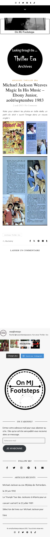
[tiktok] (34, 3)
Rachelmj (9, 241)
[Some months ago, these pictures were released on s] (35, 344)
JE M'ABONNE (14, 448)
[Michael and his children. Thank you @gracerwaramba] (4, 346)
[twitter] (23, 3)
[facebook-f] (19, 3)
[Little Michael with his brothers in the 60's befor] (14, 344)
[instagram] (16, 3)
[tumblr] (31, 3)
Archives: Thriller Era (25, 80)
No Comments (31, 105)
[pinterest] (27, 3)
